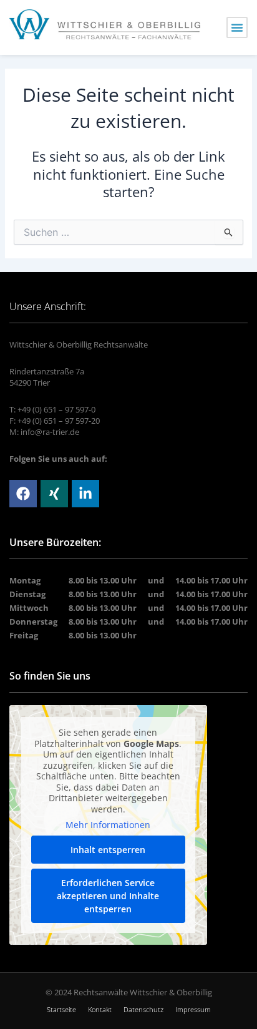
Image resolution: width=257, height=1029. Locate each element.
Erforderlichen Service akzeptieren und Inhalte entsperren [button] (108, 896)
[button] (237, 27)
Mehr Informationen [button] (107, 825)
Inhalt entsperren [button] (107, 850)
